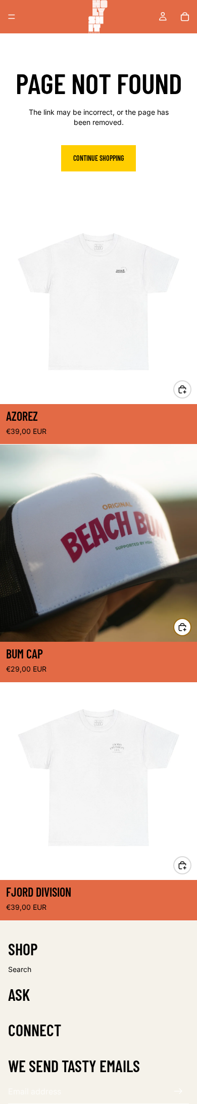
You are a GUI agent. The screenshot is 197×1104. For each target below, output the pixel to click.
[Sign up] (178, 1091)
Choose (190, 389)
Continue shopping (98, 158)
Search (19, 969)
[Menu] (11, 16)
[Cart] (185, 17)
